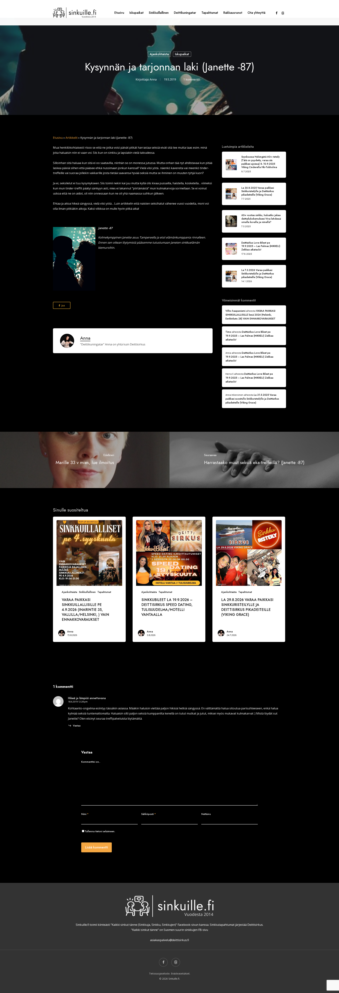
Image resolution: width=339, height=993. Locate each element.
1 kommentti (191, 79)
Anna (153, 79)
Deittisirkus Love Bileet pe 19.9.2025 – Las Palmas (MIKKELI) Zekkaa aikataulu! (249, 335)
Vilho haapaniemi (235, 311)
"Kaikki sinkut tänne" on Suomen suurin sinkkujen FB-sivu (169, 930)
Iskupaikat (182, 54)
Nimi (84, 814)
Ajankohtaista (159, 54)
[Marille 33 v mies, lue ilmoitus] (85, 460)
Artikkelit (72, 138)
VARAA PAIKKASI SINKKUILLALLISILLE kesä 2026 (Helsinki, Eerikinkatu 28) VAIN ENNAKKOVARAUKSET (250, 314)
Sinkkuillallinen (87, 592)
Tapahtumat (104, 592)
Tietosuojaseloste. (159, 973)
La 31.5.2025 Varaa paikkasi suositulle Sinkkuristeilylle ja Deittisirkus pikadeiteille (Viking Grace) (252, 398)
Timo (228, 332)
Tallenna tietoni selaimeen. (100, 831)
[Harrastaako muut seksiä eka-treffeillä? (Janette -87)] (254, 460)
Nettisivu (206, 814)
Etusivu (58, 138)
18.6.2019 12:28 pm (78, 701)
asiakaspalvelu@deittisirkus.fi (169, 940)
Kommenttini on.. (90, 762)
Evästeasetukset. (180, 973)
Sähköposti (148, 814)
